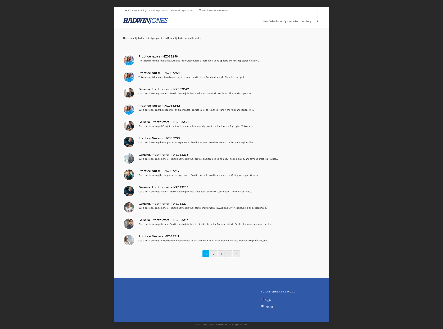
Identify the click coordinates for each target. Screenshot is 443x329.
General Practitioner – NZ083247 (163, 89)
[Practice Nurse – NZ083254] (129, 77)
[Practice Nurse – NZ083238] (129, 142)
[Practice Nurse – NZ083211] (129, 240)
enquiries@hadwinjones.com (215, 10)
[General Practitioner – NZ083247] (129, 93)
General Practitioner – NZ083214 (163, 203)
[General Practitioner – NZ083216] (129, 191)
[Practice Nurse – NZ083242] (129, 109)
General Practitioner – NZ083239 (163, 122)
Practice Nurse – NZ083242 (159, 105)
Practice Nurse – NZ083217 (159, 171)
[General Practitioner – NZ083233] (129, 158)
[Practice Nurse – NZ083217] (129, 175)
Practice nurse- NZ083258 (158, 56)
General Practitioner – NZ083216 (163, 187)
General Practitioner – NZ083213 (163, 220)
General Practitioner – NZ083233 (163, 154)
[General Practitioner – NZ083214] (129, 207)
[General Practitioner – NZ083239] (129, 126)
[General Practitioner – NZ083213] (129, 224)
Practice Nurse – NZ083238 (159, 138)
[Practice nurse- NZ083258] (129, 60)
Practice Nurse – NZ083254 (159, 73)
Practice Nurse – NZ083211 (158, 236)
